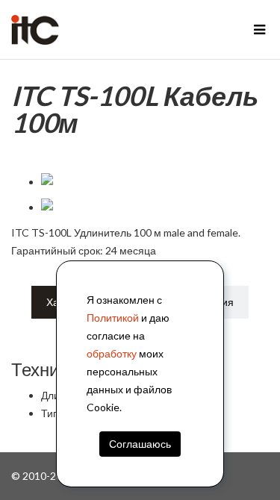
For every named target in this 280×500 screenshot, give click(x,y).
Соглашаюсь (139, 443)
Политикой (113, 317)
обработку (112, 353)
